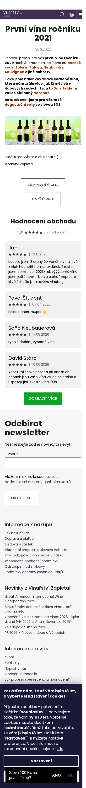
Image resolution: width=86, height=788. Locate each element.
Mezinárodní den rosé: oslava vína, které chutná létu (38, 609)
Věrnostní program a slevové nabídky (36, 549)
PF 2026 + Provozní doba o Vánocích (35, 632)
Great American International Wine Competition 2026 (34, 598)
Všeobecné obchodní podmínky (31, 561)
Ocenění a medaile (21, 674)
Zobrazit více (43, 398)
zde (60, 748)
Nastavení (41, 761)
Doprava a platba (19, 538)
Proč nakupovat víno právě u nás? (33, 555)
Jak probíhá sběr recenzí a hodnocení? (37, 679)
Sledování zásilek (19, 544)
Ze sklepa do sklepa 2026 (25, 627)
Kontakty (12, 662)
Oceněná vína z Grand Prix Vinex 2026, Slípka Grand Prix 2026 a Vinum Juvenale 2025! (42, 619)
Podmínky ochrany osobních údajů (34, 572)
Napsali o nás (16, 668)
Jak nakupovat (17, 533)
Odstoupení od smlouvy (25, 566)
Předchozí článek (43, 185)
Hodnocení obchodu (43, 221)
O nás (10, 657)
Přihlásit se (21, 498)
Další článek (43, 199)
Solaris (21, 67)
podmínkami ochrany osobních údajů (38, 481)
